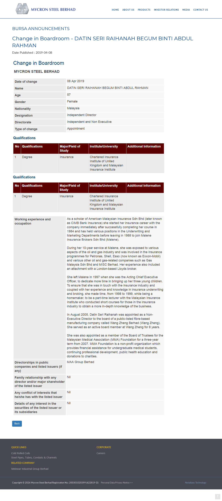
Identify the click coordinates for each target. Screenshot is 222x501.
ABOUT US (128, 10)
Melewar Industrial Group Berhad (29, 468)
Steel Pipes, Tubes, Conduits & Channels (34, 457)
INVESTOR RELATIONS (166, 10)
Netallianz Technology (195, 483)
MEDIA (186, 10)
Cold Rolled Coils (20, 453)
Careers (101, 453)
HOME (115, 10)
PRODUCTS (144, 10)
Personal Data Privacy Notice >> (117, 483)
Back (17, 423)
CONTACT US (200, 10)
